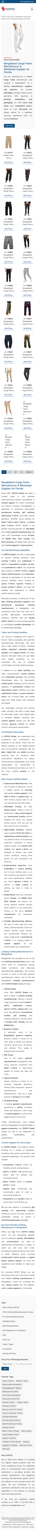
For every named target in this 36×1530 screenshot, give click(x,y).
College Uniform (8, 1427)
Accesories (7, 1349)
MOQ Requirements (11, 1326)
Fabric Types (8, 1344)
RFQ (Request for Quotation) (14, 1330)
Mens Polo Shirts (26, 1445)
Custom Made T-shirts (10, 1435)
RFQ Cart (6, 1340)
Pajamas (26, 1442)
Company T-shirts (9, 1406)
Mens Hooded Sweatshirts (12, 1384)
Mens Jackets (26, 1431)
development (14, 1475)
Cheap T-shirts (22, 1402)
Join (5, 1369)
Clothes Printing (9, 1353)
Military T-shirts (22, 1381)
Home (3, 16)
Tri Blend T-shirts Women (11, 1442)
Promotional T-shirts (11, 1388)
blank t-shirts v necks (10, 1431)
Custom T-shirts (9, 1445)
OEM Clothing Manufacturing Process (18, 1312)
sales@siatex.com (28, 1)
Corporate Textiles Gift (10, 1399)
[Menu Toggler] (3, 1)
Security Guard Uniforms (11, 1420)
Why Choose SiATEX (11, 1307)
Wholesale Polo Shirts (10, 1392)
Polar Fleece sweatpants (11, 1395)
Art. (8, 153)
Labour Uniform (8, 1381)
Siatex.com (12, 1460)
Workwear (6, 1449)
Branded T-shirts (8, 1402)
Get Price (9, 126)
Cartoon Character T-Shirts (12, 1413)
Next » (29, 472)
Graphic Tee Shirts (9, 1438)
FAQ (4, 1335)
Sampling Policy (9, 1321)
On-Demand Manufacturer (13, 1317)
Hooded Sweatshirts (9, 1417)
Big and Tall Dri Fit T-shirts (12, 1409)
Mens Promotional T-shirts (12, 1424)
